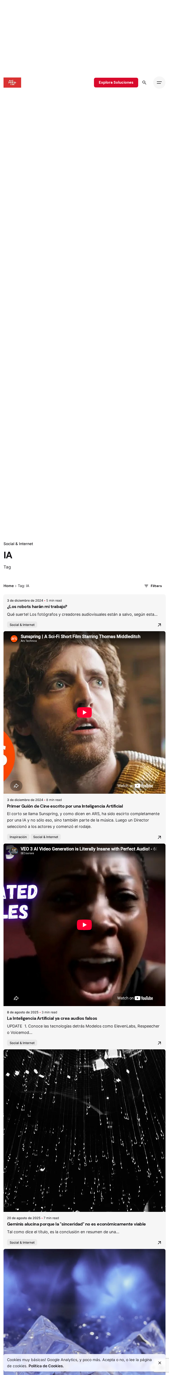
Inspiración (18, 837)
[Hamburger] (159, 82)
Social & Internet (18, 543)
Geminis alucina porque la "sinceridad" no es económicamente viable (76, 1224)
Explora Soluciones (116, 82)
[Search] (144, 82)
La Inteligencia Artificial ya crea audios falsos (52, 1018)
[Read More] (159, 625)
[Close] (159, 1362)
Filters (156, 586)
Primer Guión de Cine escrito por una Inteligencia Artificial (65, 806)
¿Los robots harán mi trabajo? (37, 606)
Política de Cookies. (46, 1366)
